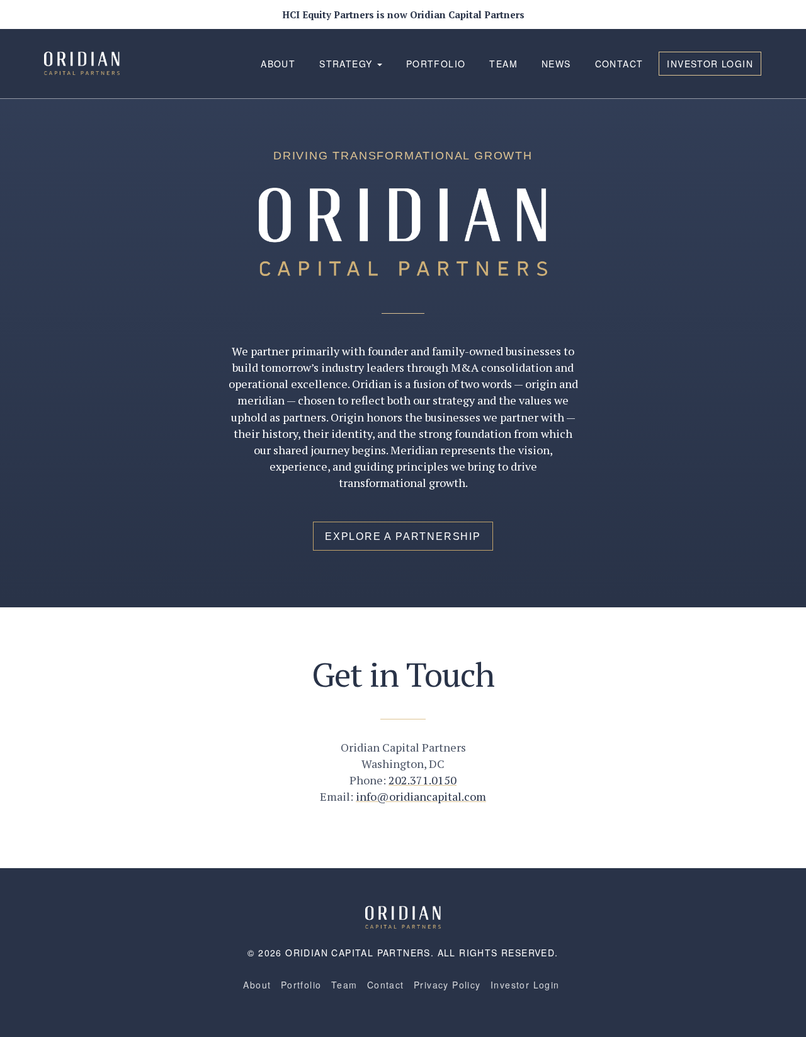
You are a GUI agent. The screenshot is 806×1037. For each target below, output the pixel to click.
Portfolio (436, 63)
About (278, 63)
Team (503, 63)
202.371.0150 (423, 780)
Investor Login (710, 63)
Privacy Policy (447, 984)
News (556, 63)
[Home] (403, 916)
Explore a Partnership (403, 536)
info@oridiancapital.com (421, 796)
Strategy (347, 63)
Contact (619, 63)
